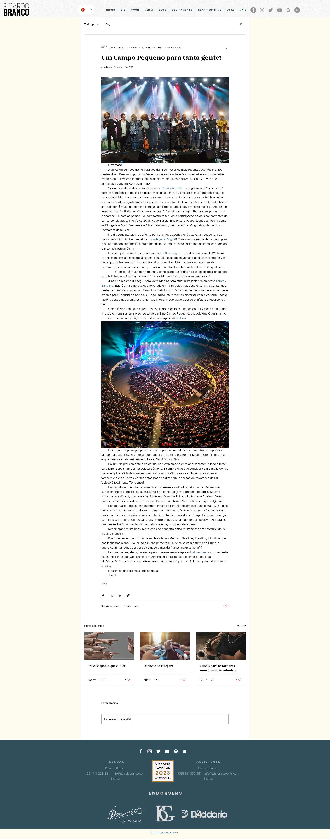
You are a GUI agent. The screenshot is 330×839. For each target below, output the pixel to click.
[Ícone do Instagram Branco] (149, 751)
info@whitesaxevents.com (221, 773)
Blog (108, 24)
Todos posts (91, 24)
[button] (241, 24)
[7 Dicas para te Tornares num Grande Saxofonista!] (221, 646)
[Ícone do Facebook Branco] (141, 751)
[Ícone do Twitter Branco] (158, 751)
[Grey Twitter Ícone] (271, 10)
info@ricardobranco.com (129, 773)
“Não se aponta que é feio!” (107, 666)
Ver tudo (241, 625)
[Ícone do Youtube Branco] (167, 751)
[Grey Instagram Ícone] (262, 10)
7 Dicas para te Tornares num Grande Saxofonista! (219, 668)
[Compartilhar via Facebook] (103, 595)
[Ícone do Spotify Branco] (176, 751)
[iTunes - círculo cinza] (297, 10)
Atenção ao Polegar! (158, 666)
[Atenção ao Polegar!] (165, 646)
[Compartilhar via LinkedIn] (120, 595)
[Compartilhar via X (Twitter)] (111, 595)
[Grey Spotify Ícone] (288, 10)
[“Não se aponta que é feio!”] (109, 646)
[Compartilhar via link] (128, 595)
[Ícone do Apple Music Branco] (185, 751)
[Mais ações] (226, 48)
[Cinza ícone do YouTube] (279, 10)
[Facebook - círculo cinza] (253, 10)
